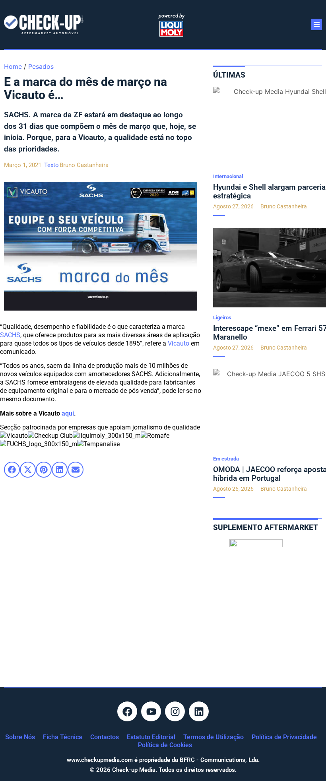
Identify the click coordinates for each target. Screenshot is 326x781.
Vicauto (178, 343)
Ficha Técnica (62, 737)
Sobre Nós (20, 737)
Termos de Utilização (213, 737)
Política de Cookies (165, 745)
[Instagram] (175, 711)
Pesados (41, 66)
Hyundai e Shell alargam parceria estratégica (269, 191)
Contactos (104, 737)
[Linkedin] (199, 711)
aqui (68, 413)
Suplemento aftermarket (265, 527)
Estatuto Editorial (151, 737)
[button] (12, 470)
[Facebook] (127, 711)
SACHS (10, 335)
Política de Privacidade (284, 737)
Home (13, 66)
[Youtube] (151, 711)
